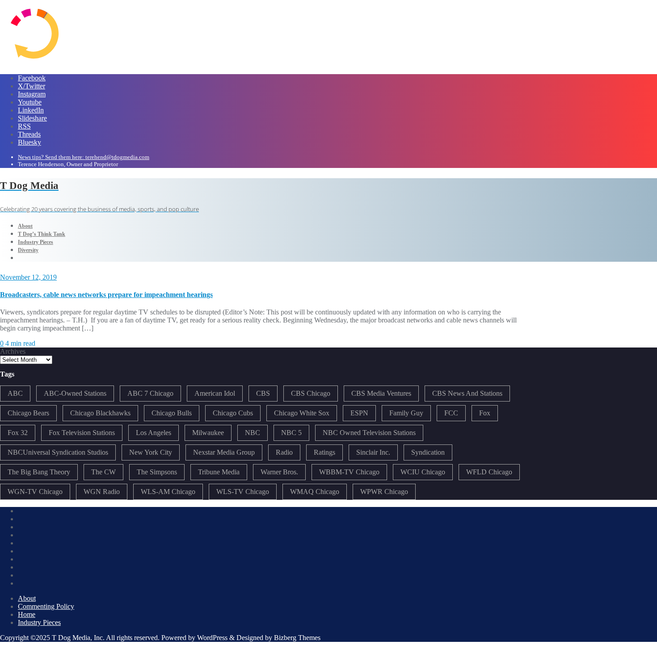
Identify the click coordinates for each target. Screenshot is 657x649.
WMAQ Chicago (314, 491)
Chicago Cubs (233, 413)
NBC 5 (291, 432)
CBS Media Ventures (381, 393)
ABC (15, 393)
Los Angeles (153, 432)
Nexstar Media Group (224, 452)
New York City (150, 452)
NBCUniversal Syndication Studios (58, 452)
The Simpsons (157, 472)
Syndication (428, 452)
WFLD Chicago (489, 472)
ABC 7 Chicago (150, 393)
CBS (263, 393)
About (27, 598)
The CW (103, 472)
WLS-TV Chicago (242, 491)
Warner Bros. (279, 472)
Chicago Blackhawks (100, 413)
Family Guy (406, 413)
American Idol (214, 393)
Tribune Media (219, 472)
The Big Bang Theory (39, 472)
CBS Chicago (310, 393)
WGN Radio (102, 491)
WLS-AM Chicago (168, 491)
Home (26, 614)
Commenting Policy (46, 606)
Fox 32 (18, 432)
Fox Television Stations (82, 432)
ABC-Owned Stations (75, 393)
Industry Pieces (39, 622)
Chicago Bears (28, 413)
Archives (12, 351)
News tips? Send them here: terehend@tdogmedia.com (83, 157)
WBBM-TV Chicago (349, 472)
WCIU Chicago (422, 472)
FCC (451, 413)
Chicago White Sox (301, 413)
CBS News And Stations (467, 393)
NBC (252, 432)
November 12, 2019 (28, 277)
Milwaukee (208, 432)
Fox (484, 413)
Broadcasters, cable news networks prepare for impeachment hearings (106, 294)
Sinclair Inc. (373, 452)
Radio (284, 452)
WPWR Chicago (384, 491)
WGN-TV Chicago (35, 491)
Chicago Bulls (172, 413)
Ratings (324, 452)
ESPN (359, 413)
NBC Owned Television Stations (369, 432)
